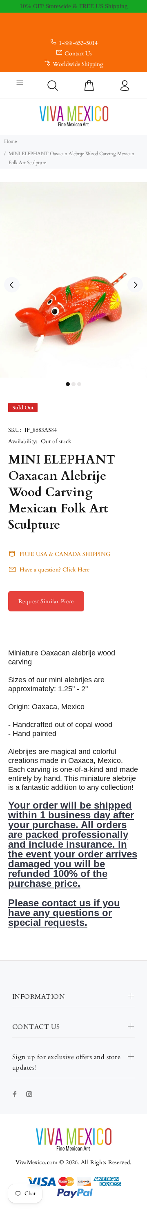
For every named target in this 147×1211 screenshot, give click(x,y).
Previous (12, 284)
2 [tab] (73, 384)
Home (10, 141)
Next (135, 284)
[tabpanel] (73, 280)
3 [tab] (79, 384)
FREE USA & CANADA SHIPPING (65, 554)
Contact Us (78, 53)
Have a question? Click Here (54, 570)
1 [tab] (68, 384)
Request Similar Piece (46, 601)
